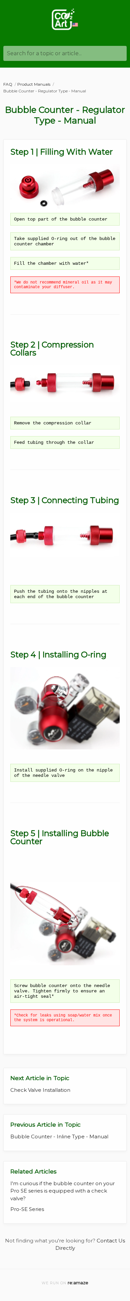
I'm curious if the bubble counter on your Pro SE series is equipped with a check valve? (62, 1191)
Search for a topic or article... (44, 53)
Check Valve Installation (40, 1090)
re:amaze (78, 1282)
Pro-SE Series (27, 1209)
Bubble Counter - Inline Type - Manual (59, 1136)
